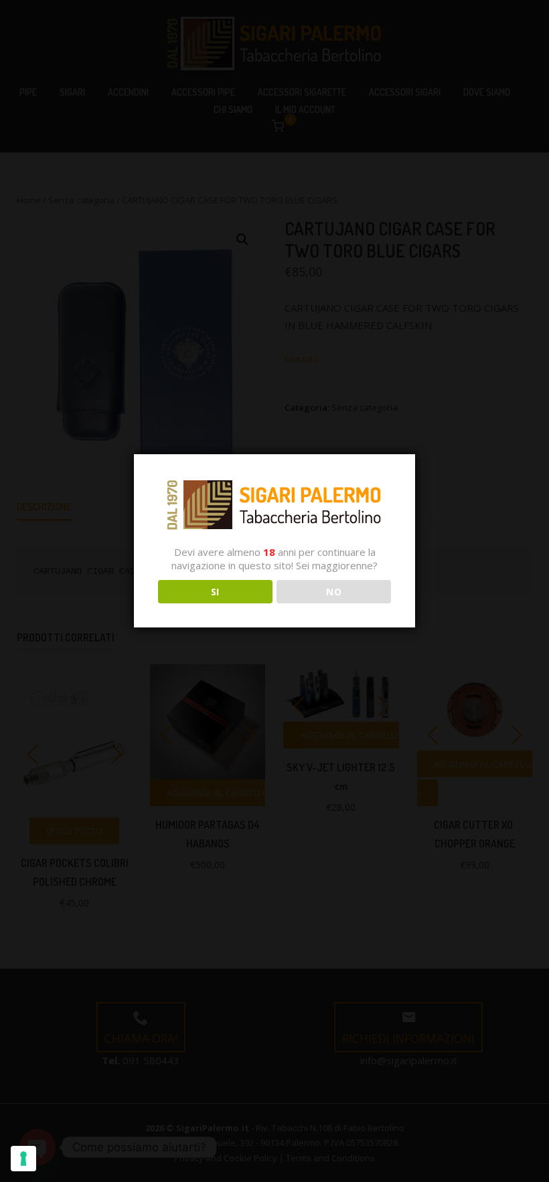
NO (333, 591)
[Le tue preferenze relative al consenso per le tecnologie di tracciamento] (23, 1158)
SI (215, 591)
